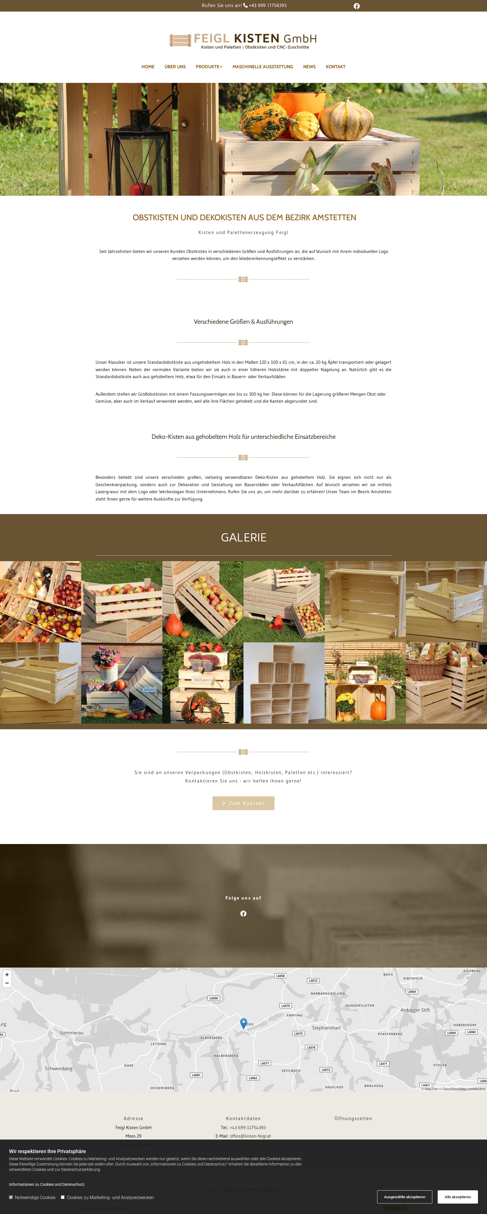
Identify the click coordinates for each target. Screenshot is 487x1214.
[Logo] (243, 39)
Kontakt (336, 66)
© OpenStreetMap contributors (462, 1088)
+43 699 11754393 (268, 5)
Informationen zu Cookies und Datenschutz (47, 1184)
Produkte (207, 66)
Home (147, 66)
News (309, 66)
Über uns (175, 66)
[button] (243, 803)
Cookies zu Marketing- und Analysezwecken (110, 1197)
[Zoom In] (7, 974)
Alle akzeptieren (458, 1197)
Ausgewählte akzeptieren (404, 1197)
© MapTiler (429, 1088)
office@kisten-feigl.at (250, 1136)
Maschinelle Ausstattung (263, 66)
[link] (209, 66)
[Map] (243, 1030)
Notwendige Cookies (35, 1197)
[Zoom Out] (7, 983)
